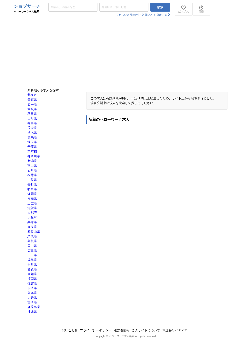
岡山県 (32, 245)
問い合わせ (70, 330)
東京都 (32, 151)
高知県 (32, 274)
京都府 (32, 212)
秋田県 (32, 113)
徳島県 (32, 260)
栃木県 (32, 132)
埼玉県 (32, 142)
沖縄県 (32, 311)
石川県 (32, 170)
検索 (160, 7)
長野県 (32, 184)
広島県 (32, 250)
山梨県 (32, 179)
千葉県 (32, 146)
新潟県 (32, 161)
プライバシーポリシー (95, 330)
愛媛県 (32, 269)
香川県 (32, 264)
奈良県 (32, 227)
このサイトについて (146, 330)
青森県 (32, 99)
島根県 (32, 241)
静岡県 (32, 194)
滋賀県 (32, 208)
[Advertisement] (125, 50)
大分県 (32, 297)
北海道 (32, 95)
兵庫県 (32, 222)
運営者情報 (121, 330)
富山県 (32, 165)
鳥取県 (32, 236)
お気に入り (183, 11)
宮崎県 (32, 302)
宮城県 (32, 109)
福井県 (32, 175)
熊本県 (32, 292)
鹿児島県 (33, 307)
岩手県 (32, 104)
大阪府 (32, 217)
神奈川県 (33, 156)
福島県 (32, 123)
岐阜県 (32, 189)
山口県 (32, 255)
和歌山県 (33, 231)
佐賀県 (32, 283)
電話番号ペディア (174, 330)
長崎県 (32, 288)
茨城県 (32, 128)
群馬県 (32, 137)
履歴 (201, 11)
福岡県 (32, 278)
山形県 (32, 118)
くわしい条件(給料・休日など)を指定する (142, 14)
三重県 (32, 203)
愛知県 (32, 198)
